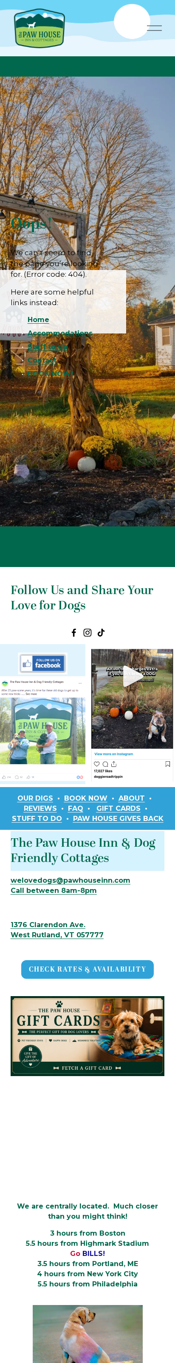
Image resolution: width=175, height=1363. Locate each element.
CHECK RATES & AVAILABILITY (88, 969)
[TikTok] (101, 632)
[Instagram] (87, 632)
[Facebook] (74, 632)
